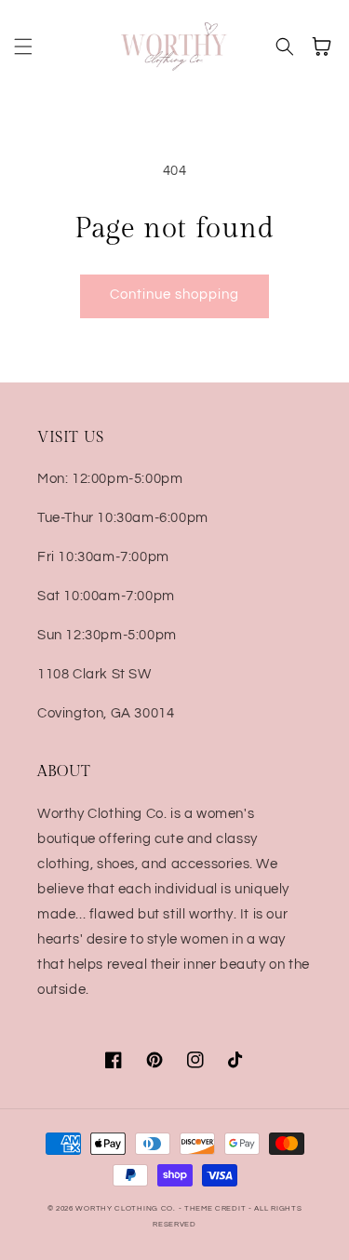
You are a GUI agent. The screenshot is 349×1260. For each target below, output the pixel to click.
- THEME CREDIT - (217, 1208)
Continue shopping (174, 295)
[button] (23, 46)
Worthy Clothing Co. (125, 1208)
